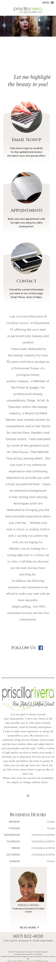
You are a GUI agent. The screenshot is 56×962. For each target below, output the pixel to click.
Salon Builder (12, 961)
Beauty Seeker (44, 961)
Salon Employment (28, 961)
